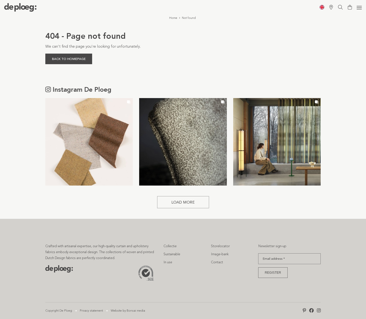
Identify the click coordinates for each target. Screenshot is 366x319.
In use (168, 262)
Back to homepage (69, 59)
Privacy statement (91, 310)
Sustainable (172, 254)
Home (173, 18)
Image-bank (220, 254)
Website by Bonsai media (128, 310)
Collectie (170, 246)
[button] (89, 142)
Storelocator (220, 246)
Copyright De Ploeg (58, 310)
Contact (217, 262)
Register (273, 272)
